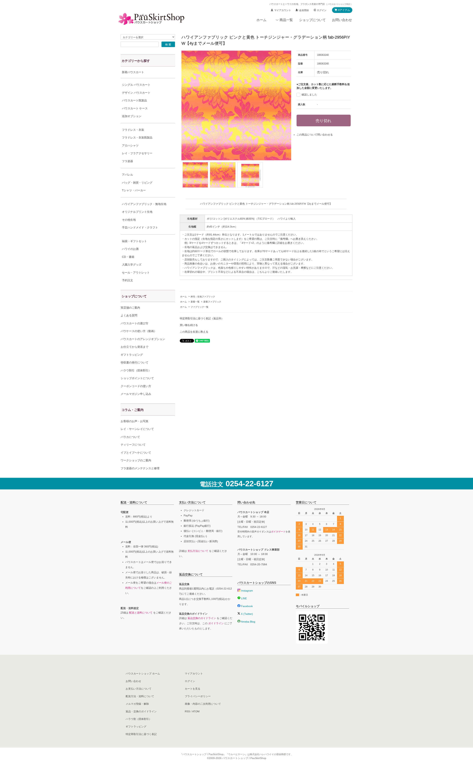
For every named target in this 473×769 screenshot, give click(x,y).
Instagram (246, 590)
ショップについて (312, 20)
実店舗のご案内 (130, 307)
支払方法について (198, 550)
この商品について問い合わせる (315, 134)
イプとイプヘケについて (136, 452)
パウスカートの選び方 (134, 323)
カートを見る (192, 688)
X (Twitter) (246, 613)
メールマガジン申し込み (136, 393)
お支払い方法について (139, 688)
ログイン (321, 10)
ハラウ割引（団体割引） (136, 370)
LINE (243, 598)
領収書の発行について (134, 362)
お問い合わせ (342, 20)
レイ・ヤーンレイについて (137, 428)
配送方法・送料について (140, 696)
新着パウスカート (133, 72)
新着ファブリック (212, 301)
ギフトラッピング (132, 354)
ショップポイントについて (137, 378)
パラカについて (130, 436)
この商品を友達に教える (194, 331)
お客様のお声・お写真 (134, 421)
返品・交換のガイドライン (141, 711)
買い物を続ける (189, 325)
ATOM (196, 711)
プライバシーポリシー (198, 696)
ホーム (261, 20)
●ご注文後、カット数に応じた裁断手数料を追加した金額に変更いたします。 (323, 86)
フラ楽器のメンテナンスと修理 (140, 468)
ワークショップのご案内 (136, 460)
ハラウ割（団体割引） (139, 718)
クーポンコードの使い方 (136, 386)
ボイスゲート (278, 531)
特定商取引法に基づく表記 (141, 734)
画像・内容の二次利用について (203, 703)
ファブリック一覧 (199, 307)
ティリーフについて (133, 444)
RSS (187, 711)
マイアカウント (282, 10)
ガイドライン (216, 623)
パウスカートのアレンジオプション (143, 339)
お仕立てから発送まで (134, 346)
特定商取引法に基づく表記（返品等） (202, 318)
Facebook (246, 606)
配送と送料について (140, 612)
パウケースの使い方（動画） (139, 331)
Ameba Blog (247, 621)
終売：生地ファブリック (203, 296)
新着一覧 (195, 301)
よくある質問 (129, 315)
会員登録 (304, 10)
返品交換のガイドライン (202, 618)
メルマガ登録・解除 (137, 703)
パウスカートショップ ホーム (143, 673)
